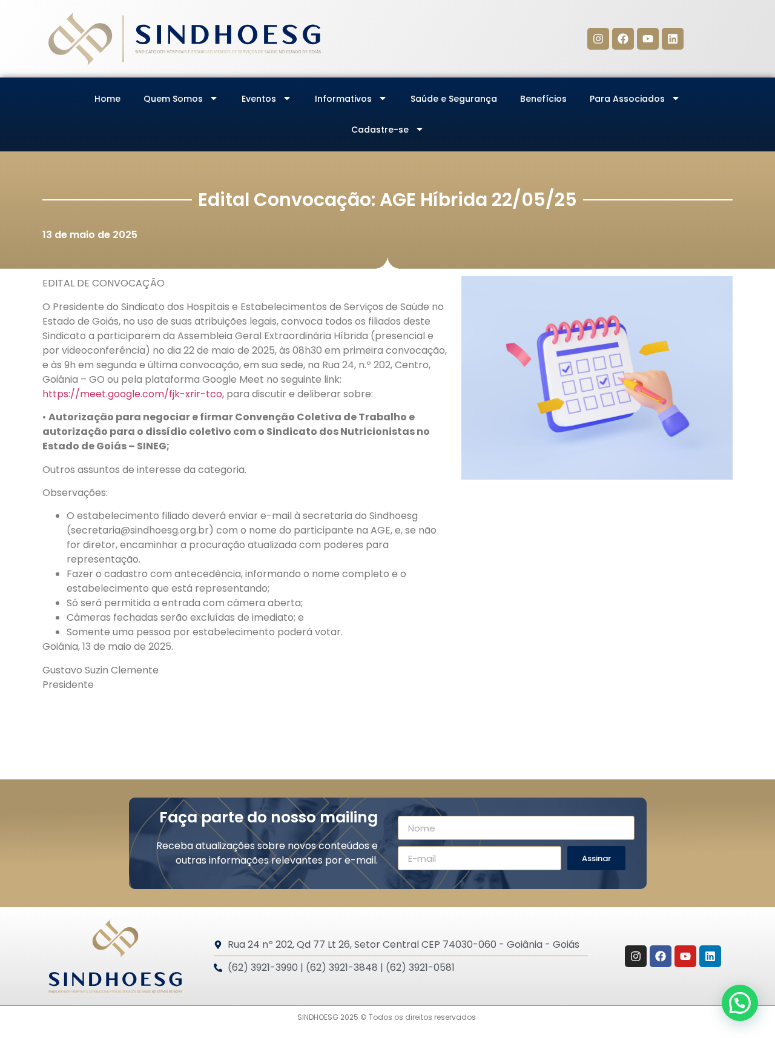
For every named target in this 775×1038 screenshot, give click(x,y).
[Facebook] (623, 39)
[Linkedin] (673, 39)
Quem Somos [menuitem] (173, 99)
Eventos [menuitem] (259, 99)
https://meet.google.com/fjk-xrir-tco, (133, 394)
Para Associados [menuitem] (627, 99)
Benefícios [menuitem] (543, 99)
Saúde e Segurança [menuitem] (454, 99)
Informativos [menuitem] (343, 99)
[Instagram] (598, 39)
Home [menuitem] (107, 99)
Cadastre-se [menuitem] (380, 130)
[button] (740, 1003)
